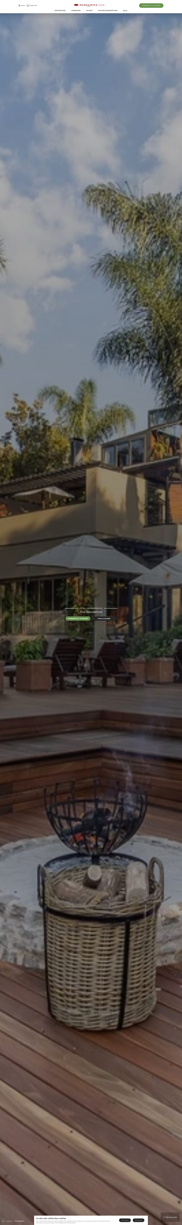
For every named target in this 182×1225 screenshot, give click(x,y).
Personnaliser (138, 1220)
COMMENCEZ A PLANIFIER (151, 5)
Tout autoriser (125, 1220)
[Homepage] (3, 1221)
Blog (125, 10)
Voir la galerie (104, 618)
